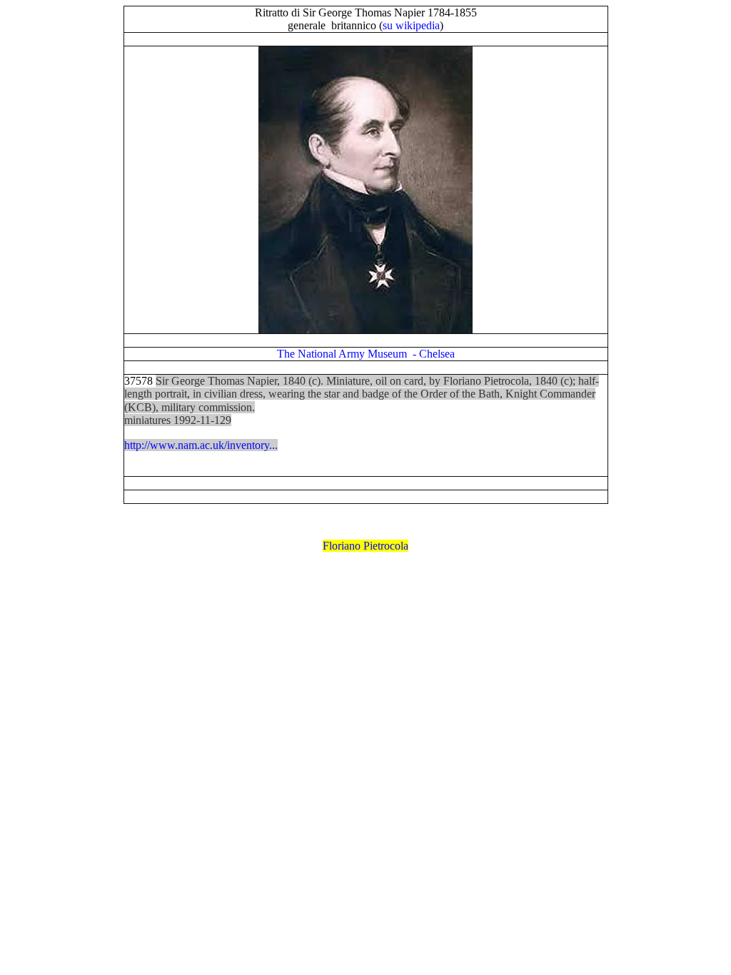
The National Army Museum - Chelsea (366, 354)
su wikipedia (411, 25)
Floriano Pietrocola (365, 546)
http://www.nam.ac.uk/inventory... (201, 445)
